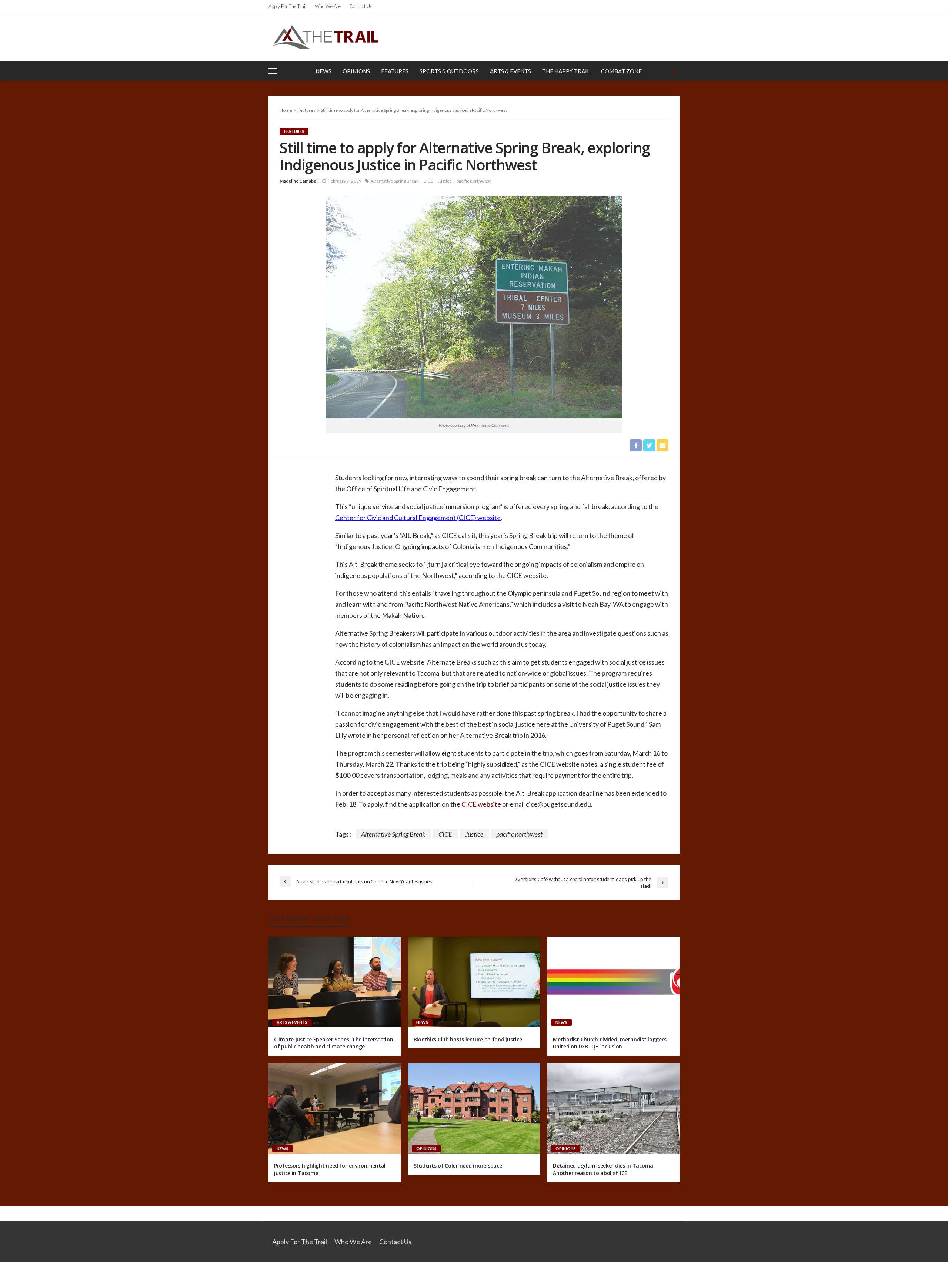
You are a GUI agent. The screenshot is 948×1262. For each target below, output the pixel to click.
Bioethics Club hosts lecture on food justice (468, 1039)
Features (394, 71)
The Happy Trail (566, 71)
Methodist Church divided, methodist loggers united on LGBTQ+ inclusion (609, 1043)
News (323, 71)
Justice (445, 181)
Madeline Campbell (299, 181)
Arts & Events (510, 71)
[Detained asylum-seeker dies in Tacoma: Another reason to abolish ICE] (613, 1108)
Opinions (356, 71)
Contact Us (361, 6)
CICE (428, 181)
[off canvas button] (272, 71)
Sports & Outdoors (449, 71)
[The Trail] (324, 37)
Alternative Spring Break (394, 181)
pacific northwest (474, 181)
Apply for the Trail (287, 6)
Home (286, 110)
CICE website (481, 804)
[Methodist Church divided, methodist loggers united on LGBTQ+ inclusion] (613, 982)
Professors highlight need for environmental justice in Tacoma (329, 1169)
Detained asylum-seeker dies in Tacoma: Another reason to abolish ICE (603, 1169)
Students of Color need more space (458, 1165)
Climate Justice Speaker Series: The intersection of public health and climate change (333, 1043)
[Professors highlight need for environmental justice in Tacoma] (334, 1108)
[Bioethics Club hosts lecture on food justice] (474, 982)
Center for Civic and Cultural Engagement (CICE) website (418, 517)
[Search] (673, 71)
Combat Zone (621, 71)
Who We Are (328, 6)
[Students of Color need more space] (474, 1108)
